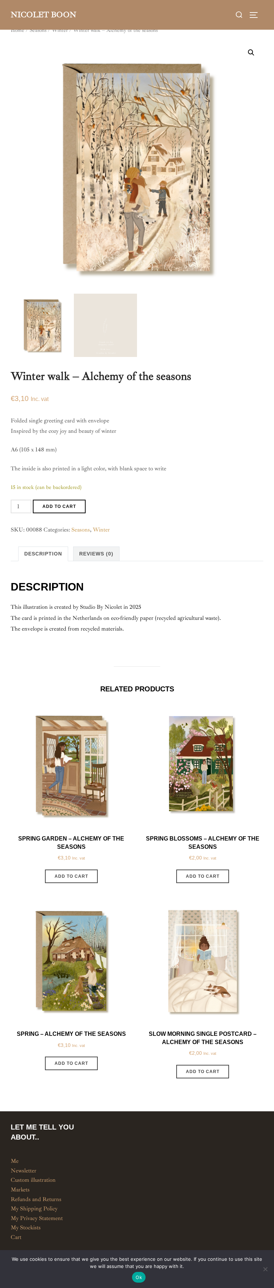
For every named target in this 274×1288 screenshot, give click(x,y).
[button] (251, 52)
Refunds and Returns (36, 1199)
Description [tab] (43, 554)
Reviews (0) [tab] (96, 554)
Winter (60, 30)
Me (15, 1161)
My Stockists (26, 1227)
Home (17, 30)
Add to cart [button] (71, 876)
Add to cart (59, 506)
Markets (20, 1189)
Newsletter (23, 1170)
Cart (16, 1237)
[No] (265, 1269)
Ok (139, 1277)
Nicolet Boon (43, 15)
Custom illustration (33, 1180)
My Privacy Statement (37, 1218)
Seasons (38, 30)
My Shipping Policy (34, 1208)
